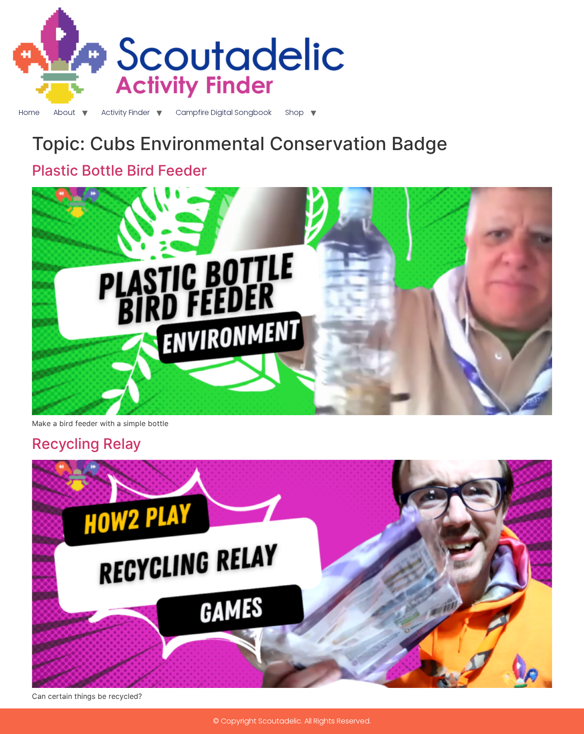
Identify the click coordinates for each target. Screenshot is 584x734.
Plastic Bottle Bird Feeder (119, 170)
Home (29, 112)
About (64, 112)
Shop (294, 112)
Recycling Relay (86, 444)
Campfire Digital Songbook (223, 112)
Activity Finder (125, 112)
